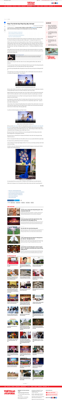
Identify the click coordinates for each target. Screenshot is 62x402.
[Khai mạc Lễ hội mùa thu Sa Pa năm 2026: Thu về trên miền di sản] (12, 297)
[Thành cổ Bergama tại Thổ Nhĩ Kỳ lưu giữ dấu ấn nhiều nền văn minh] (25, 272)
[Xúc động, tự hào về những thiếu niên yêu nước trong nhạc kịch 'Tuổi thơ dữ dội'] (38, 322)
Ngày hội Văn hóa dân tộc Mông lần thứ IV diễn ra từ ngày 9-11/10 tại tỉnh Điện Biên (25, 366)
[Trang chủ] (5, 6)
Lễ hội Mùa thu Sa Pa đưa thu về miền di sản (12, 327)
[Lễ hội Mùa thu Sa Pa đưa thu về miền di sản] (12, 322)
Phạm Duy (23, 202)
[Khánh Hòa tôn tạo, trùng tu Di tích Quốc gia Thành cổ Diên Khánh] (12, 373)
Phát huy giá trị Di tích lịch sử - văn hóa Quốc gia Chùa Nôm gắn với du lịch (38, 315)
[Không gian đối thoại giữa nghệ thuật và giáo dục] (25, 310)
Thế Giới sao (40, 386)
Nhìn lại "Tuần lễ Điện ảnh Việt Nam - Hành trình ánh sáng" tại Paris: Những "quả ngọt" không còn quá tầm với (52, 27)
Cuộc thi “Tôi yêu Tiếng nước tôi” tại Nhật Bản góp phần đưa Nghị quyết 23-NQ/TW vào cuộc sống (25, 303)
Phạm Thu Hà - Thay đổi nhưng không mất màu (15, 36)
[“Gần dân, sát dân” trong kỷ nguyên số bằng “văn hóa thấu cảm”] (38, 297)
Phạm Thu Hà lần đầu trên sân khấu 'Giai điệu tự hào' (15, 33)
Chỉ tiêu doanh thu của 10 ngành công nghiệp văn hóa (52, 45)
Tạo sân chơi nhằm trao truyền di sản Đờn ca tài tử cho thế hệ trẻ (12, 366)
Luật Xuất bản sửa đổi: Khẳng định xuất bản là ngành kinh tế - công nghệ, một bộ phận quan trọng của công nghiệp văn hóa (32, 248)
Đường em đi (18, 202)
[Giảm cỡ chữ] (4, 31)
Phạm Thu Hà (34, 27)
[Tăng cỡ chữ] (4, 28)
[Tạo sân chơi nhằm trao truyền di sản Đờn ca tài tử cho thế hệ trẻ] (12, 361)
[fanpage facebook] (52, 3)
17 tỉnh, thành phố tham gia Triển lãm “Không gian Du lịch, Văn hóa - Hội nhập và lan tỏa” (31, 238)
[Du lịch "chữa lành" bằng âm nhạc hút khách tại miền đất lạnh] (38, 260)
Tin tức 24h (8, 386)
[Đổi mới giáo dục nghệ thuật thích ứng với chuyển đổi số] (25, 284)
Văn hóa (28, 386)
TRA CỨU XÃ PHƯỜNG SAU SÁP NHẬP (46, 0)
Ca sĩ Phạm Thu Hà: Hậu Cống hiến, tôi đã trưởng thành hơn (16, 35)
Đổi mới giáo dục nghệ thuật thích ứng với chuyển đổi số (25, 290)
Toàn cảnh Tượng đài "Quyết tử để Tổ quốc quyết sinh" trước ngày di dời (38, 378)
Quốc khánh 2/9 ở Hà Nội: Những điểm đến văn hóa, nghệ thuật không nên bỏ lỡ (38, 366)
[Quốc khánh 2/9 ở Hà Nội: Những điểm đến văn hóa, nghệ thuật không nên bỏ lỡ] (38, 361)
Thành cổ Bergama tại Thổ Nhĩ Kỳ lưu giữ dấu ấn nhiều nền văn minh (25, 278)
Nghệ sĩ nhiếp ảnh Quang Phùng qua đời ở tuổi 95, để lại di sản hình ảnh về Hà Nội (25, 378)
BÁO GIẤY (39, 0)
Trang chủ (5, 19)
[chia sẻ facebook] (5, 24)
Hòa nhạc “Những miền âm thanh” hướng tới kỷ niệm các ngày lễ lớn (12, 315)
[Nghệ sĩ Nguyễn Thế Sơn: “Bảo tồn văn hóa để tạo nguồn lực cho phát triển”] (38, 335)
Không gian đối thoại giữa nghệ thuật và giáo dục (25, 315)
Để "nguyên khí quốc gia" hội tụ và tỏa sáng (12, 265)
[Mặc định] (4, 30)
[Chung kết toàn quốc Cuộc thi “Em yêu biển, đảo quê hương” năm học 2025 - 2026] (25, 349)
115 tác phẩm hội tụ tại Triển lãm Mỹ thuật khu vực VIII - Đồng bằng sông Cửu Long (38, 278)
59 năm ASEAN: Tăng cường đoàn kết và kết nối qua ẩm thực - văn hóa (12, 340)
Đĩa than (32, 202)
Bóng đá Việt (18, 386)
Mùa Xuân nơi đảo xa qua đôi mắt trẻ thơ (52, 37)
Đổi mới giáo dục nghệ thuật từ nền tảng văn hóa (38, 354)
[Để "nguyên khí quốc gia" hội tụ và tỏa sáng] (12, 260)
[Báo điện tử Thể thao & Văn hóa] (31, 3)
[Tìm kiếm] (4, 3)
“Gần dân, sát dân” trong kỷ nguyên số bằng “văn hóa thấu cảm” (38, 303)
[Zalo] (57, 3)
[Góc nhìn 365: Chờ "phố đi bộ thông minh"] (13, 230)
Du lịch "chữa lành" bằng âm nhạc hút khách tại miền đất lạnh (38, 265)
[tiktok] (55, 3)
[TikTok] (57, 0)
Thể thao (13, 386)
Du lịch (32, 386)
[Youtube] (56, 0)
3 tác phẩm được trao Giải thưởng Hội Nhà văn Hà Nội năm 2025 (52, 32)
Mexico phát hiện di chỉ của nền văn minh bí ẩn (38, 290)
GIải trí (36, 386)
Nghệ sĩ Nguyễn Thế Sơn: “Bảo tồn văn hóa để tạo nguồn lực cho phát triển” (38, 340)
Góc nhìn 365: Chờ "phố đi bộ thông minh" (29, 228)
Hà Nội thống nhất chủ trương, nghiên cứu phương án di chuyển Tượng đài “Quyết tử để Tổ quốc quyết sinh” (25, 328)
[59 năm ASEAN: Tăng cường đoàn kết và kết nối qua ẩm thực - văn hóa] (12, 335)
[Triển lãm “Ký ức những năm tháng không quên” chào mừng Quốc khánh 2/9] (13, 212)
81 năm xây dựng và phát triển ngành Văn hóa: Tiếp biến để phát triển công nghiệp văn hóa (31, 220)
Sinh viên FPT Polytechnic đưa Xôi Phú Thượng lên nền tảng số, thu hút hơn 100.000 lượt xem (12, 278)
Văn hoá (9, 19)
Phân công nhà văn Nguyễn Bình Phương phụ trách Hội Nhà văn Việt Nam (25, 266)
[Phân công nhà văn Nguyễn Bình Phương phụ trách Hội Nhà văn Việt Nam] (25, 260)
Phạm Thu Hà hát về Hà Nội (12, 197)
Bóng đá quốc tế (23, 386)
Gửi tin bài (52, 0)
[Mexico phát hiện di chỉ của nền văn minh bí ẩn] (38, 284)
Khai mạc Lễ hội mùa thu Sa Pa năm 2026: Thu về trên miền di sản (12, 303)
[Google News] (38, 26)
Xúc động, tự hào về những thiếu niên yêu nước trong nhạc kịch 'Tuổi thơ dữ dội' (38, 327)
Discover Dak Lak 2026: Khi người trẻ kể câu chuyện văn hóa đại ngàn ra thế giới (12, 354)
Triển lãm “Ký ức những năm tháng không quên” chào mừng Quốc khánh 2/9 (32, 210)
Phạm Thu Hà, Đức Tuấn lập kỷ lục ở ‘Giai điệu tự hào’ (15, 32)
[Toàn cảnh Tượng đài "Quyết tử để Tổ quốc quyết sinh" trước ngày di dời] (38, 373)
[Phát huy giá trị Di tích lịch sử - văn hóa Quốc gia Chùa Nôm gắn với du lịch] (38, 310)
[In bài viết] (5, 26)
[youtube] (54, 3)
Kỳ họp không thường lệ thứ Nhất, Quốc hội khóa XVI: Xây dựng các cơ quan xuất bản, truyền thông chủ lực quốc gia (12, 291)
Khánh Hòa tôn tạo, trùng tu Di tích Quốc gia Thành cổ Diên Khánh (12, 378)
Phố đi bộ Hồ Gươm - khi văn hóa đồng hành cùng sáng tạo (52, 40)
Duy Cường (27, 202)
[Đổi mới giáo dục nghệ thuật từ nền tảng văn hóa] (38, 349)
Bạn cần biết (45, 386)
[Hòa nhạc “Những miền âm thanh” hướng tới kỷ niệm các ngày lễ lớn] (12, 310)
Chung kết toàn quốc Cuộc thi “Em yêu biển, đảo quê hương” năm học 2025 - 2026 (25, 354)
